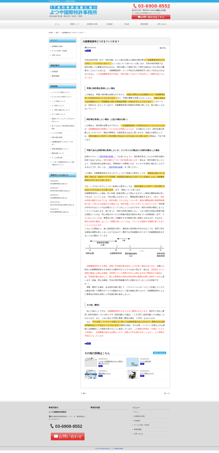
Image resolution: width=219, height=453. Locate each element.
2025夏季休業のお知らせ (58, 198)
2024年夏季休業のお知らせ (59, 212)
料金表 (127, 24)
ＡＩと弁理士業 (145, 361)
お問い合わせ (161, 24)
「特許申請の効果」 (106, 156)
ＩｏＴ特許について (58, 101)
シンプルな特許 (57, 133)
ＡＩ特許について (58, 105)
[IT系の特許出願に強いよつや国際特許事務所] (80, 10)
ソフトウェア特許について (61, 92)
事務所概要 (144, 24)
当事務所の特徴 (92, 24)
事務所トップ (74, 24)
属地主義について (104, 373)
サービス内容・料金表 (59, 51)
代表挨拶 (109, 24)
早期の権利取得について (60, 149)
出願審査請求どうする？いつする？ (62, 143)
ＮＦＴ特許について (147, 373)
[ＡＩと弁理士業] (132, 366)
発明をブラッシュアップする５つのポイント (63, 120)
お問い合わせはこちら (152, 17)
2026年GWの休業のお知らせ (60, 191)
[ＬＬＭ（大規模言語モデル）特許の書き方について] (91, 360)
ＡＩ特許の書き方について (61, 110)
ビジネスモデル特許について (61, 97)
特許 (88, 50)
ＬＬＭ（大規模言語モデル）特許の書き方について (63, 163)
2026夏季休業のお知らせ (58, 184)
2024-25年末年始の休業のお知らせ (62, 205)
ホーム (57, 24)
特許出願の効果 (57, 137)
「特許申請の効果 (115, 167)
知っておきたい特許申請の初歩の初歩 (63, 127)
